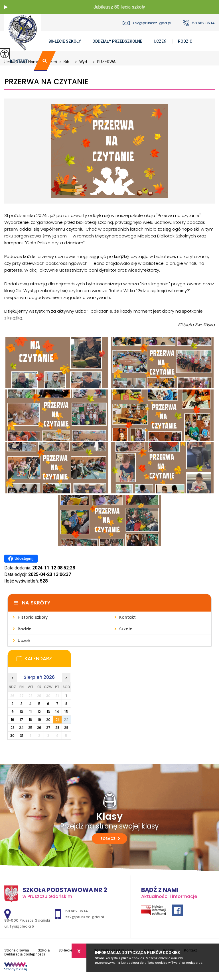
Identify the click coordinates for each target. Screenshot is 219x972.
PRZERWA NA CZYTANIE (46, 82)
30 (12, 735)
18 (30, 719)
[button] (5, 7)
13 (48, 711)
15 (66, 711)
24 (21, 727)
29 (66, 727)
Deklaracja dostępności (24, 954)
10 (21, 711)
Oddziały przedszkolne (117, 41)
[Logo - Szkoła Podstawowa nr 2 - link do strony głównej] (32, 32)
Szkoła (126, 629)
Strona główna (16, 950)
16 (12, 719)
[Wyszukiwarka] (44, 61)
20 (48, 719)
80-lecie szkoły (64, 41)
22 (66, 719)
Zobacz (108, 838)
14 (57, 711)
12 (39, 711)
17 (21, 719)
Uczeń (160, 41)
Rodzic (185, 41)
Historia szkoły (33, 617)
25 (30, 727)
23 (13, 727)
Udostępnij (24, 558)
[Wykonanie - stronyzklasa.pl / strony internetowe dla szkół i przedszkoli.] (15, 967)
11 (30, 711)
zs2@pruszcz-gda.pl (152, 23)
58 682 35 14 (203, 23)
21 (57, 719)
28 (57, 727)
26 (39, 727)
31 (21, 735)
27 (48, 727)
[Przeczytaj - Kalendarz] (47, 660)
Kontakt (19, 61)
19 (39, 719)
